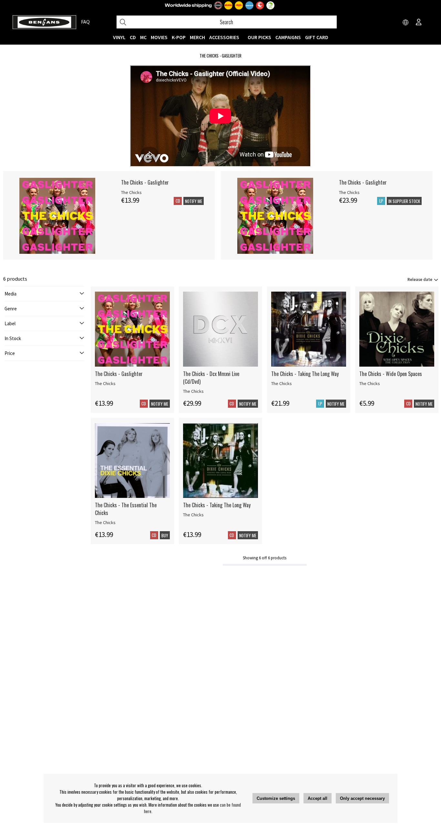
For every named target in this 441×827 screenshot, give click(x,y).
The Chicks (131, 192)
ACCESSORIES (224, 37)
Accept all (317, 798)
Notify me (193, 201)
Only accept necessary (362, 798)
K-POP (179, 37)
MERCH (197, 37)
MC (143, 37)
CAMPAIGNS (288, 37)
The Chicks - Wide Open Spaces (390, 374)
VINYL (119, 37)
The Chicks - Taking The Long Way (305, 374)
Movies (159, 37)
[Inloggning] (419, 23)
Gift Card (316, 37)
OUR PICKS (259, 37)
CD (133, 37)
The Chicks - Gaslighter (145, 182)
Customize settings (276, 798)
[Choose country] (406, 22)
